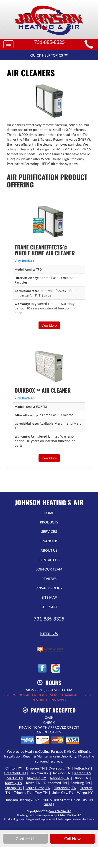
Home (49, 513)
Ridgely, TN (13, 783)
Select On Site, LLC (60, 811)
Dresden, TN (35, 768)
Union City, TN (62, 792)
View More (49, 325)
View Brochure (24, 260)
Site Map (49, 597)
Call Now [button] (72, 838)
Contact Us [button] (26, 838)
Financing (49, 541)
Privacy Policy (49, 588)
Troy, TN (41, 792)
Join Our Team (49, 569)
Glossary (49, 607)
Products (49, 522)
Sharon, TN (13, 788)
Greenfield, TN (15, 773)
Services (49, 531)
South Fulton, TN (38, 788)
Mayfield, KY (36, 778)
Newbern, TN (60, 778)
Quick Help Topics (47, 55)
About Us (49, 550)
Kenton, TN (82, 773)
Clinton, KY (13, 768)
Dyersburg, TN (59, 768)
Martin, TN (15, 778)
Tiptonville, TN (65, 788)
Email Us (49, 633)
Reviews (49, 579)
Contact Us (49, 560)
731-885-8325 (49, 618)
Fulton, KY (82, 768)
